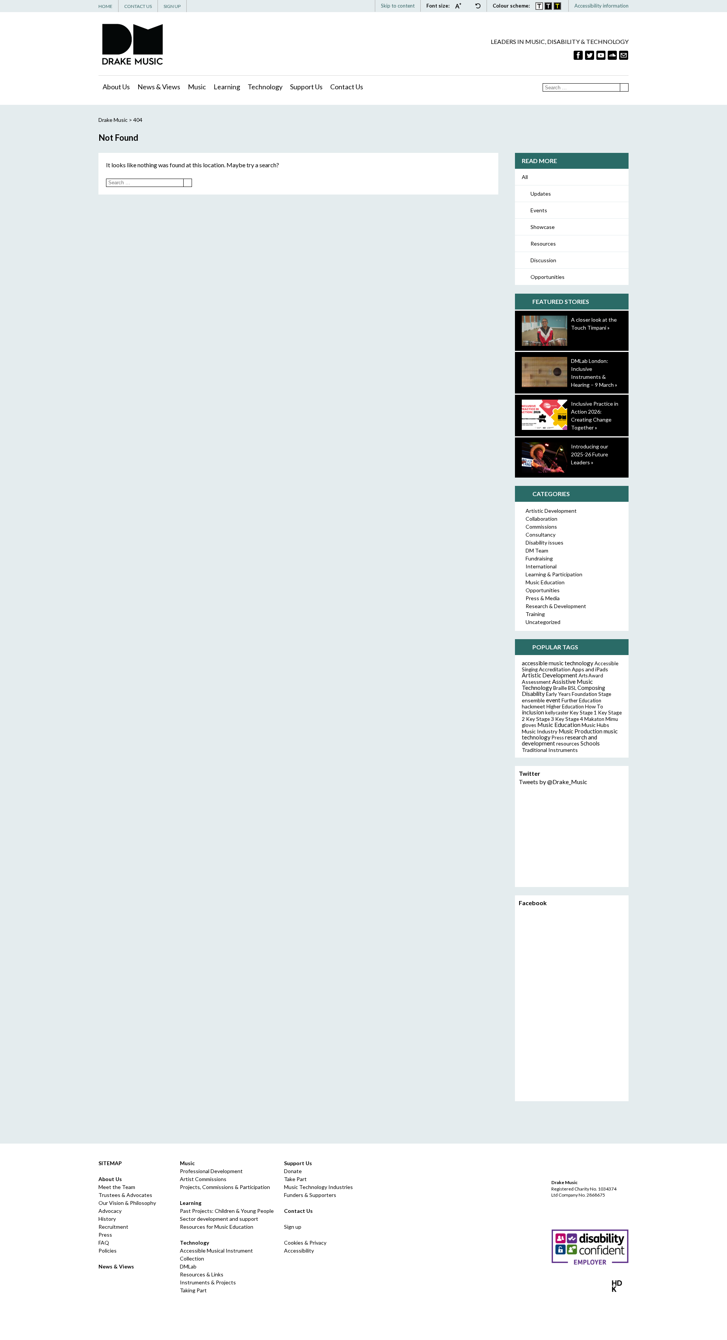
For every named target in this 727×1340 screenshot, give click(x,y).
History (107, 1218)
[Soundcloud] (612, 55)
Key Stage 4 (569, 719)
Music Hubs (595, 725)
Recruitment (113, 1226)
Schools (590, 743)
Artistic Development (551, 510)
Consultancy (540, 534)
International (541, 566)
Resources (543, 243)
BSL (572, 688)
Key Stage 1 (583, 713)
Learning (227, 86)
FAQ (103, 1242)
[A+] (460, 6)
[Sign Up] (624, 55)
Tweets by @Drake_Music (553, 781)
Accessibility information (601, 6)
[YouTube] (601, 55)
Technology (265, 86)
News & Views (158, 86)
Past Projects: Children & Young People (227, 1211)
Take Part (295, 1179)
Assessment (536, 682)
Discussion (543, 260)
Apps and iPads (590, 669)
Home (105, 6)
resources (567, 743)
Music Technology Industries (318, 1187)
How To (594, 706)
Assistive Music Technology (557, 684)
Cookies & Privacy (305, 1242)
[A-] (470, 6)
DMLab (188, 1266)
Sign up (292, 1226)
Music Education (545, 582)
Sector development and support (219, 1218)
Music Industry (539, 731)
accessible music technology (557, 663)
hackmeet (533, 706)
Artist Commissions (203, 1179)
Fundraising (539, 558)
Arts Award (591, 675)
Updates (540, 193)
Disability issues (544, 542)
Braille (560, 688)
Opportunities (547, 277)
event (553, 700)
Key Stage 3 (540, 719)
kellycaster (557, 713)
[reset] (478, 6)
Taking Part (193, 1290)
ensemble (533, 700)
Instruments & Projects (208, 1282)
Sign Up (172, 6)
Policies (107, 1250)
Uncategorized (543, 622)
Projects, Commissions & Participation (225, 1187)
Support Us (306, 86)
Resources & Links (201, 1274)
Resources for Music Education (216, 1226)
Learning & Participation (554, 574)
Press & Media (543, 598)
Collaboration (541, 518)
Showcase (542, 227)
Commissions (541, 526)
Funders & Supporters (310, 1195)
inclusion (533, 712)
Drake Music (132, 44)
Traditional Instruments (550, 750)
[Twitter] (589, 55)
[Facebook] (578, 55)
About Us (116, 86)
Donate (293, 1171)
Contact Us (138, 6)
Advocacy (110, 1211)
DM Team (537, 550)
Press (558, 738)
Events (538, 210)
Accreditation (555, 669)
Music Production (580, 731)
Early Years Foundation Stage (578, 694)
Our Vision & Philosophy (127, 1203)
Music (197, 86)
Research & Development (556, 606)
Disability (533, 693)
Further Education (581, 700)
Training (535, 614)
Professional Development (211, 1171)
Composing (591, 687)
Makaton (594, 719)
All (525, 177)
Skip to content (398, 6)
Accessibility (299, 1250)
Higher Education (565, 706)
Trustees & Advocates (125, 1195)
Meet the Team (116, 1187)
